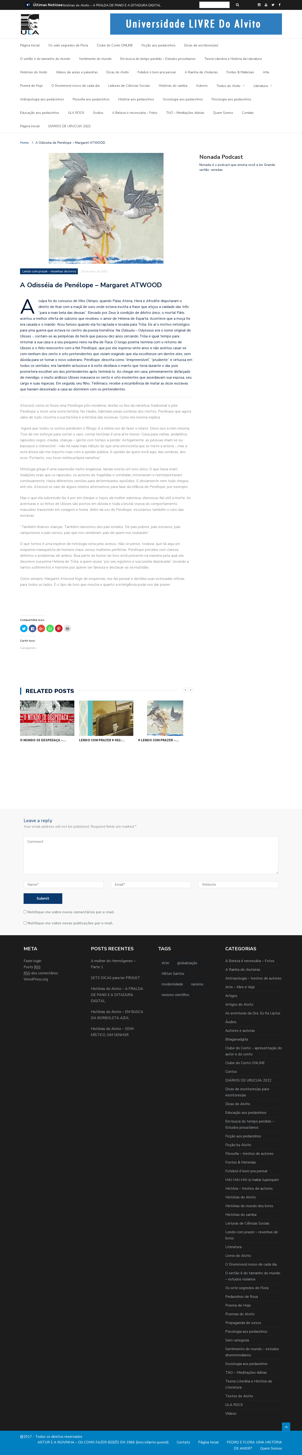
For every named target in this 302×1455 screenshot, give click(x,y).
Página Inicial (30, 45)
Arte (266, 72)
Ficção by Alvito (238, 1145)
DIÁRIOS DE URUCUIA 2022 (69, 126)
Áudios (98, 113)
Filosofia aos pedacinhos (91, 99)
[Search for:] (214, 5)
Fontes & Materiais (240, 72)
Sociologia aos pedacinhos (183, 99)
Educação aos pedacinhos (39, 113)
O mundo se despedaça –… (43, 740)
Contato (248, 113)
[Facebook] (279, 5)
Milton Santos (173, 973)
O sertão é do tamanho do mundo (45, 59)
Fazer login (32, 961)
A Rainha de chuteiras (201, 72)
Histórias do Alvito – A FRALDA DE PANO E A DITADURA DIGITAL (110, 5)
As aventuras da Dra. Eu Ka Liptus (252, 1013)
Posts (32, 967)
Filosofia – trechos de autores (249, 1153)
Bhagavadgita (236, 1039)
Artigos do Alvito (239, 1004)
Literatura (261, 86)
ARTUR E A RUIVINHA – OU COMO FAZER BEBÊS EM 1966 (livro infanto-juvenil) (103, 1442)
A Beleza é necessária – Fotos (134, 113)
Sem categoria (237, 1340)
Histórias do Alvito (33, 72)
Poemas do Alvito (240, 1314)
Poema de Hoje (31, 85)
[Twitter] (273, 5)
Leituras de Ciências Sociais (129, 85)
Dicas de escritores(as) (201, 45)
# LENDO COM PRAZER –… (158, 740)
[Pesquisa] (237, 5)
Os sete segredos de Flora (68, 45)
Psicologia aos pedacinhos (231, 99)
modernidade (172, 984)
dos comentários (41, 973)
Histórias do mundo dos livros (249, 1206)
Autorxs (202, 85)
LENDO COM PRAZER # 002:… (102, 740)
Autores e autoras (240, 1030)
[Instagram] (259, 5)
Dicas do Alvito (117, 72)
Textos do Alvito (228, 86)
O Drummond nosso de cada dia (75, 85)
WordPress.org (36, 979)
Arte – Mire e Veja (240, 987)
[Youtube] (266, 5)
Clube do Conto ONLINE (115, 45)
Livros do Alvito (238, 1255)
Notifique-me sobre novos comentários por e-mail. (71, 912)
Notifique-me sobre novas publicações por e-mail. (70, 923)
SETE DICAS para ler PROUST (115, 977)
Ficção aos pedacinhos (159, 45)
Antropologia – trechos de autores (253, 978)
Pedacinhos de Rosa (241, 1296)
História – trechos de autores (249, 1188)
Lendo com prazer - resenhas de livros (49, 271)
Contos (231, 1071)
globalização (187, 963)
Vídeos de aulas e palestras (77, 72)
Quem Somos (223, 113)
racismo (197, 984)
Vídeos (230, 1413)
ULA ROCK (76, 113)
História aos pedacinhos (136, 99)
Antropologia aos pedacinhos (42, 99)
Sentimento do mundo (95, 59)
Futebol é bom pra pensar (157, 72)
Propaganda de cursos (243, 1322)
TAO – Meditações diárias (185, 113)
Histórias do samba (173, 85)
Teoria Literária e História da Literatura (233, 59)
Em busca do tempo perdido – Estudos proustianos (158, 59)
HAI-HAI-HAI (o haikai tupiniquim (252, 1179)
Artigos (231, 995)
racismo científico (175, 994)
